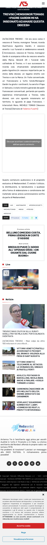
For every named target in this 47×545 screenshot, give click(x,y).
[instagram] (26, 463)
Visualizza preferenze (23, 539)
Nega (23, 532)
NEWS (21, 209)
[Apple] (38, 463)
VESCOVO (8, 213)
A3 (12, 205)
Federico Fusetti (30, 109)
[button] (43, 494)
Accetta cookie (23, 526)
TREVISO (30, 209)
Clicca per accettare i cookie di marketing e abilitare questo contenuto (23, 143)
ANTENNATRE (21, 205)
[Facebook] (9, 463)
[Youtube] (20, 463)
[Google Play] (32, 463)
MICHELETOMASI (10, 209)
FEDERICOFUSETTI (36, 205)
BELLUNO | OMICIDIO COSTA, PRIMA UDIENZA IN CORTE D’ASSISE (23, 234)
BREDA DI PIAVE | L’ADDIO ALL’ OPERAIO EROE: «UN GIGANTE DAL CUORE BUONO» (23, 250)
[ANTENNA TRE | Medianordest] (23, 1)
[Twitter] (15, 463)
